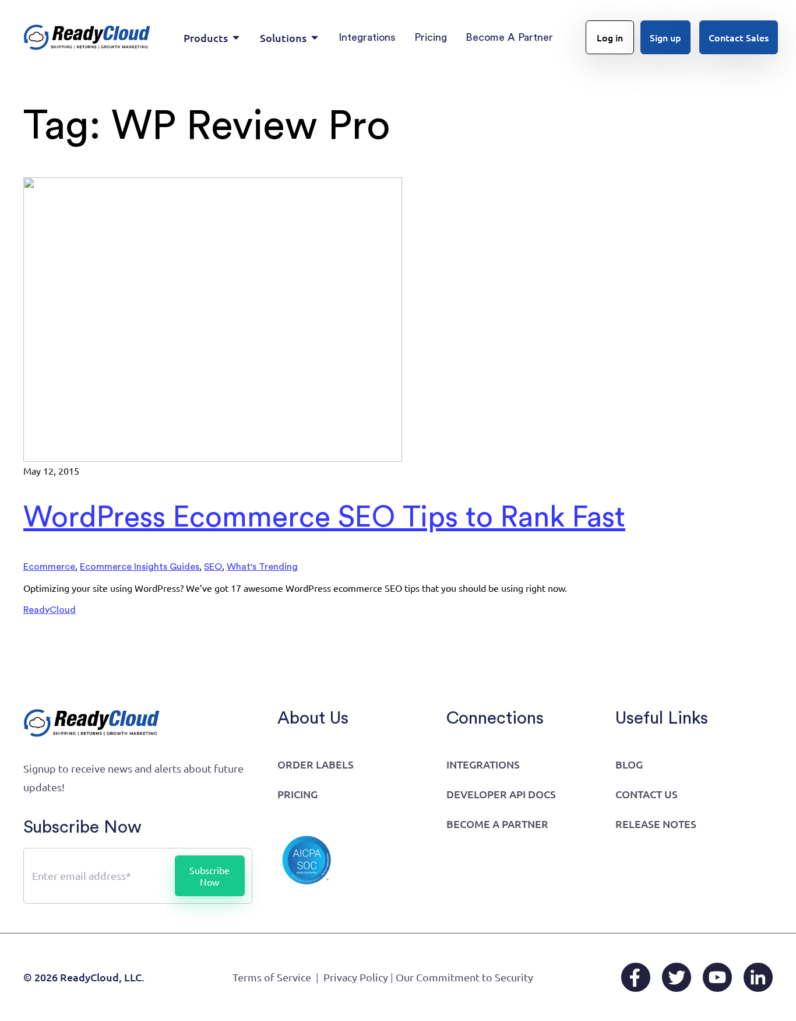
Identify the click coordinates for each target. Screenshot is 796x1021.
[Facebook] (635, 977)
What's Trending (262, 566)
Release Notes (655, 823)
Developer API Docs (501, 794)
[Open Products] (236, 37)
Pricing (297, 794)
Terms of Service (272, 977)
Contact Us (646, 794)
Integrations (483, 764)
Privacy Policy (355, 977)
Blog (629, 764)
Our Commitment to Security (464, 977)
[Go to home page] (87, 37)
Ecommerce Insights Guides (139, 566)
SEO (213, 566)
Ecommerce (49, 566)
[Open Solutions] (314, 37)
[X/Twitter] (676, 977)
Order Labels (315, 764)
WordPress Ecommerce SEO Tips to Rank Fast (324, 517)
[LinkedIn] (758, 977)
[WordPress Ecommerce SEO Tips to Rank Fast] (212, 459)
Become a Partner (497, 823)
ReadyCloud (49, 610)
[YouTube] (717, 977)
